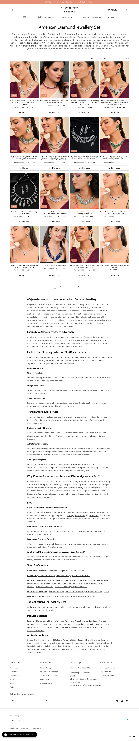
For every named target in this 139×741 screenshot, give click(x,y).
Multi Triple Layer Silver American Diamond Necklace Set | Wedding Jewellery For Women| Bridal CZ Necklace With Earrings (54, 158)
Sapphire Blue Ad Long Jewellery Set (54, 265)
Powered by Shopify (35, 728)
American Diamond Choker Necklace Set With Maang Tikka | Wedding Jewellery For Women (84, 158)
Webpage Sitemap (107, 668)
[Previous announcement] (10, 2)
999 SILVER (27, 17)
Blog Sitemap (105, 672)
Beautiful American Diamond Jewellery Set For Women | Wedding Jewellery (24, 266)
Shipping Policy (46, 683)
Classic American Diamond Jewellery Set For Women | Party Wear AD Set (114, 212)
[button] (12, 10)
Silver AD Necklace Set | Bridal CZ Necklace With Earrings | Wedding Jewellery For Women (24, 158)
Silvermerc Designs (22, 728)
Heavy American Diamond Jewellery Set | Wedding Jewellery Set (84, 212)
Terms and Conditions (49, 676)
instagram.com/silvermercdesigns (85, 685)
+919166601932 (86, 673)
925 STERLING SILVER (46, 17)
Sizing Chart (45, 679)
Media (12, 683)
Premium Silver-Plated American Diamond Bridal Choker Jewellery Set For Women (54, 212)
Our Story (13, 672)
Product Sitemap (107, 676)
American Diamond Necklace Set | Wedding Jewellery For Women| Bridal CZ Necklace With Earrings (84, 102)
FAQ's (12, 687)
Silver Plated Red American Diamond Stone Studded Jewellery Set (54, 101)
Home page (14, 668)
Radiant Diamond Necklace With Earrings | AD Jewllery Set (24, 212)
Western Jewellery (76, 624)
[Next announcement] (128, 2)
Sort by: (93, 58)
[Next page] (84, 287)
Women (111, 17)
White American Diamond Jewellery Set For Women (115, 266)
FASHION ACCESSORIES (92, 17)
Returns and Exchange (49, 672)
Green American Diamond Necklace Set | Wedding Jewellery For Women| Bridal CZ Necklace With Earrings (114, 102)
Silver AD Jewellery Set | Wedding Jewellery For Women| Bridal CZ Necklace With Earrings (24, 102)
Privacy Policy (45, 668)
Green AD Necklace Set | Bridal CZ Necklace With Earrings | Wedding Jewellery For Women (114, 158)
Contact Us (14, 676)
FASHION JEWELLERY (68, 17)
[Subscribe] (46, 700)
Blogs (12, 679)
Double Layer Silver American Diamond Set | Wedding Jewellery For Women (84, 266)
